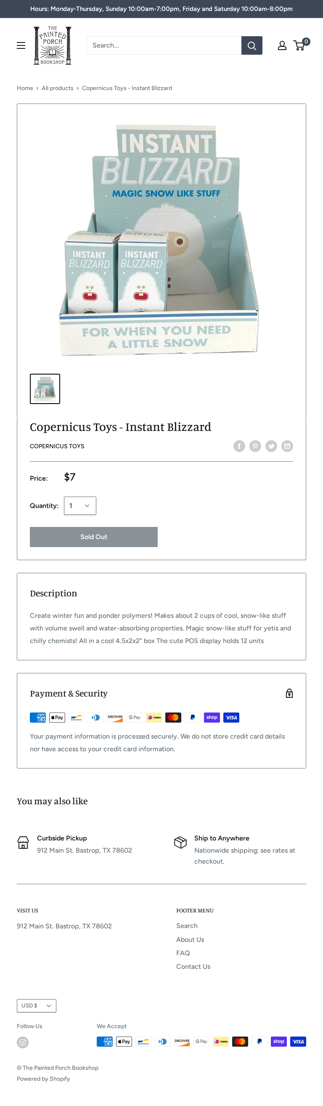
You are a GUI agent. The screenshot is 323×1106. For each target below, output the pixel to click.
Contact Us (193, 966)
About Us (190, 940)
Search (187, 926)
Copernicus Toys (57, 446)
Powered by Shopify (43, 1078)
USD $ (29, 1005)
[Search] (251, 45)
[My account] (282, 45)
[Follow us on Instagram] (23, 1042)
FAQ (183, 953)
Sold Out (93, 537)
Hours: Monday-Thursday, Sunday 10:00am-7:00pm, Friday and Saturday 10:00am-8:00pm (161, 9)
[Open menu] (21, 45)
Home (25, 88)
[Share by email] (287, 445)
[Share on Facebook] (239, 445)
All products (58, 88)
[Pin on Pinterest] (255, 445)
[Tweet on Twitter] (271, 445)
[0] (299, 45)
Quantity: (44, 506)
